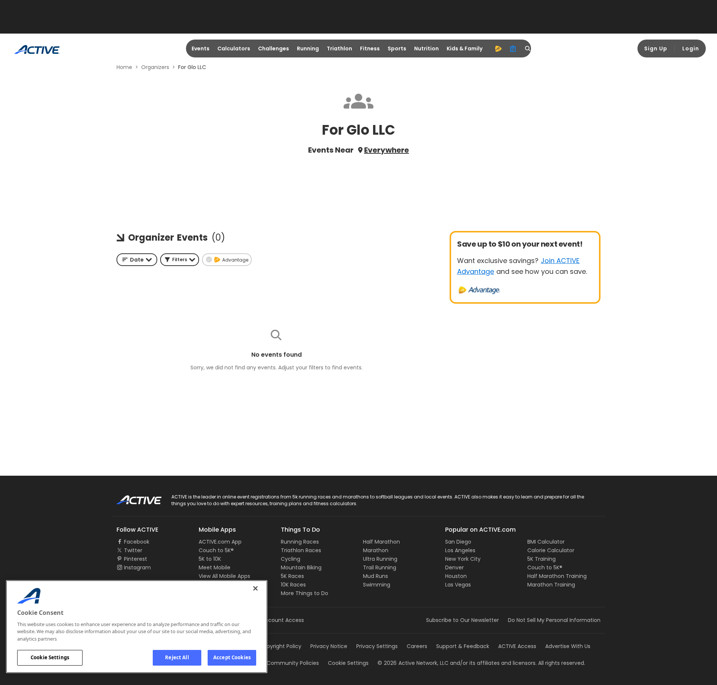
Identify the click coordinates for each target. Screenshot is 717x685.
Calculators (233, 48)
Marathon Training (551, 584)
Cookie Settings (50, 657)
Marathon (375, 550)
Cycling (290, 559)
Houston (456, 576)
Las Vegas (458, 584)
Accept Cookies (232, 657)
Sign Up (655, 48)
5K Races (292, 576)
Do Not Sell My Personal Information (554, 620)
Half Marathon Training (557, 576)
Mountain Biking (301, 567)
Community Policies (293, 663)
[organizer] (513, 48)
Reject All (177, 657)
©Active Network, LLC (413, 663)
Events (200, 48)
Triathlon (339, 48)
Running (308, 48)
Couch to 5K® (216, 550)
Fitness (370, 48)
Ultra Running (380, 559)
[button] (179, 259)
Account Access (282, 620)
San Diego (458, 541)
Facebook (136, 541)
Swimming (376, 584)
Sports (397, 48)
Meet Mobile (214, 567)
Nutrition (426, 48)
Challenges (273, 48)
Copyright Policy (280, 646)
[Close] (255, 588)
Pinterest (135, 559)
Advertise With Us (567, 646)
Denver (454, 567)
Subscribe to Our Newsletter (462, 620)
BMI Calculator (546, 541)
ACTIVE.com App (220, 541)
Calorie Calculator (550, 550)
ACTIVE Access (517, 646)
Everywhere (386, 150)
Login (690, 48)
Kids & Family (464, 48)
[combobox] (137, 259)
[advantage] (498, 48)
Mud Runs (375, 576)
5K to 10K (210, 559)
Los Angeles (460, 550)
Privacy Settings (377, 646)
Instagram (137, 567)
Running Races (300, 541)
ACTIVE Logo (132, 497)
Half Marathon (381, 541)
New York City (463, 559)
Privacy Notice (328, 646)
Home (124, 67)
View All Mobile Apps (224, 576)
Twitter (133, 550)
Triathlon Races (301, 550)
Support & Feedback (462, 646)
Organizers (155, 67)
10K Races (293, 584)
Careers (417, 646)
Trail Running (379, 567)
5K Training (541, 559)
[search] (528, 48)
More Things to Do (304, 593)
